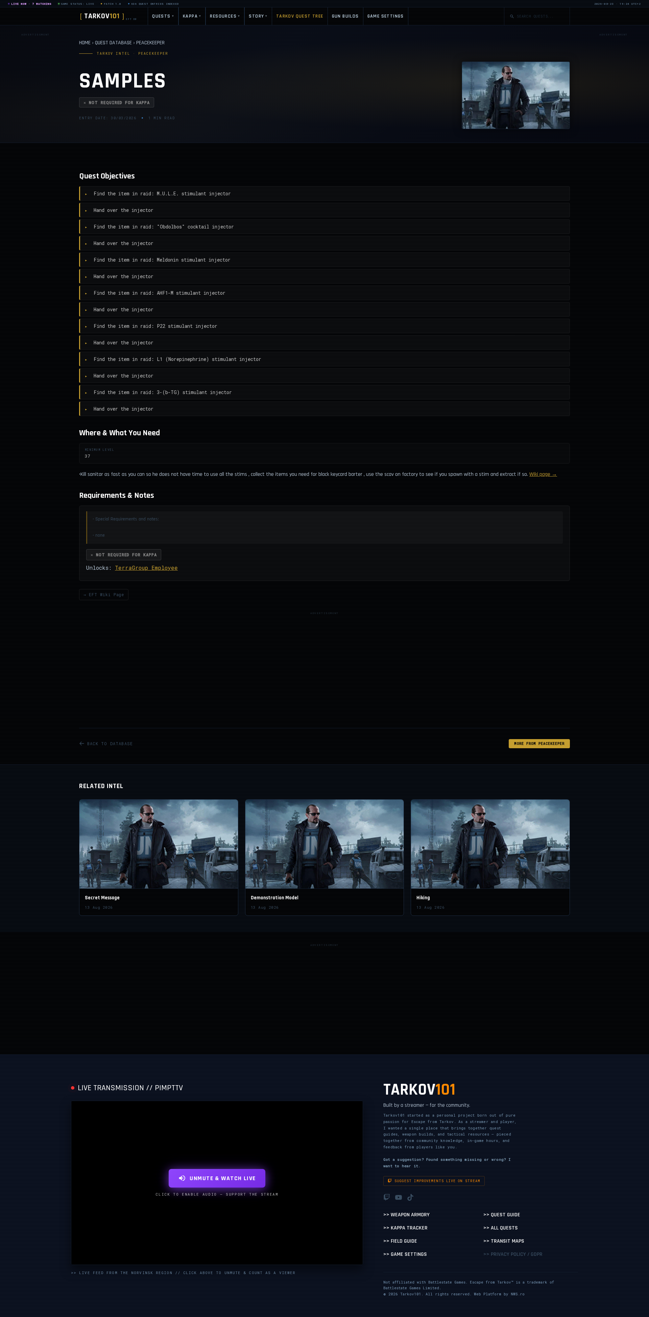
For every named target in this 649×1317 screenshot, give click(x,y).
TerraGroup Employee (146, 567)
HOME (85, 42)
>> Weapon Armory (406, 1214)
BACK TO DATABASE (110, 743)
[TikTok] (410, 1197)
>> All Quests (500, 1227)
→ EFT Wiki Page (103, 594)
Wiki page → (543, 474)
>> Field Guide (400, 1241)
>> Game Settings (405, 1254)
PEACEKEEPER (150, 42)
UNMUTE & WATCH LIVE (223, 1178)
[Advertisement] (35, 140)
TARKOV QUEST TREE (299, 16)
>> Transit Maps (503, 1241)
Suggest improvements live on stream (437, 1181)
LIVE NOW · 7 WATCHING (31, 3)
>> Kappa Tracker (405, 1227)
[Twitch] (386, 1197)
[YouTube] (398, 1197)
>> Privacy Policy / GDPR (513, 1254)
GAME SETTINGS (385, 16)
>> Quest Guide (501, 1214)
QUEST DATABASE (113, 42)
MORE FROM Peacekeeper (539, 743)
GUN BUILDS (345, 16)
